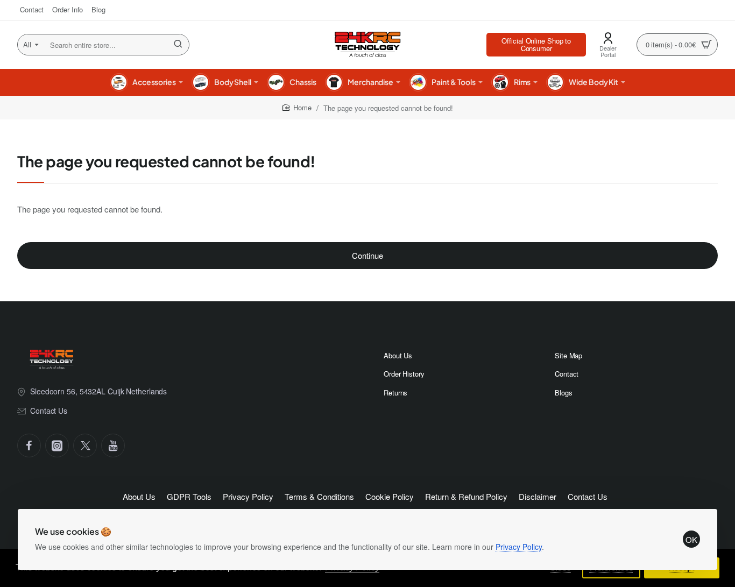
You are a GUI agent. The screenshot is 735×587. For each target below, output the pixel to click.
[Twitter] (85, 445)
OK (691, 539)
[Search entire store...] (178, 44)
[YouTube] (113, 445)
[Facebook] (29, 445)
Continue (367, 255)
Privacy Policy (519, 546)
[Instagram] (57, 445)
